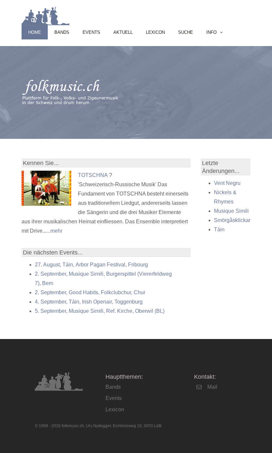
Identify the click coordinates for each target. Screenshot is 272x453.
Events (91, 32)
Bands (61, 32)
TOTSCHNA (93, 175)
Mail (212, 387)
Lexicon (155, 32)
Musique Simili (231, 211)
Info (211, 32)
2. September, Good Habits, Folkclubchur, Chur (90, 292)
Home (34, 32)
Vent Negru (227, 183)
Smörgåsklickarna (235, 220)
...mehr (54, 231)
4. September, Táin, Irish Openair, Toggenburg (89, 302)
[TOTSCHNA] (46, 204)
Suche (185, 32)
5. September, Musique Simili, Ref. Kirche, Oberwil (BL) (100, 311)
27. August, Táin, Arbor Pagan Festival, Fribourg (91, 264)
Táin (219, 229)
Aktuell (123, 32)
